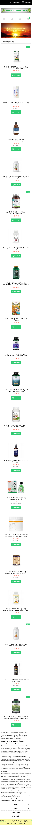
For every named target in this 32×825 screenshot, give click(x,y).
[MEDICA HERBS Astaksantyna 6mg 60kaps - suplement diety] (16, 56)
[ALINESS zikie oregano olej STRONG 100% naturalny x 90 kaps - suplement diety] (16, 414)
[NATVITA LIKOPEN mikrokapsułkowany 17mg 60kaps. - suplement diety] (16, 165)
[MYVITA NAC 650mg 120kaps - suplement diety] (16, 201)
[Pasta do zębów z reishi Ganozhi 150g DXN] (16, 91)
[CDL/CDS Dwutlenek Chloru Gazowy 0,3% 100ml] (16, 669)
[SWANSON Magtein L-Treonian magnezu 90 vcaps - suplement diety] (16, 272)
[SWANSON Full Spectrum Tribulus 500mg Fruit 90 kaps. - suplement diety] (16, 706)
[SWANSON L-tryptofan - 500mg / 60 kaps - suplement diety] (16, 379)
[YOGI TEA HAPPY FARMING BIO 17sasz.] (16, 308)
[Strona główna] (16, 10)
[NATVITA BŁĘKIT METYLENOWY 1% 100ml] (16, 450)
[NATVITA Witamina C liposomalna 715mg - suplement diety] (16, 633)
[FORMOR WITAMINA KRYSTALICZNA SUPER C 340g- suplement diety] (16, 524)
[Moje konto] (20, 19)
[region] (16, 30)
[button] (4, 19)
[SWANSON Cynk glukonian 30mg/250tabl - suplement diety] (16, 343)
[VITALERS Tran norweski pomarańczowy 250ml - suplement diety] (16, 128)
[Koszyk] (28, 18)
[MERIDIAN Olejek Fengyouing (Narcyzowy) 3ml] (16, 487)
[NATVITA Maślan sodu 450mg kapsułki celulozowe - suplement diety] (16, 236)
